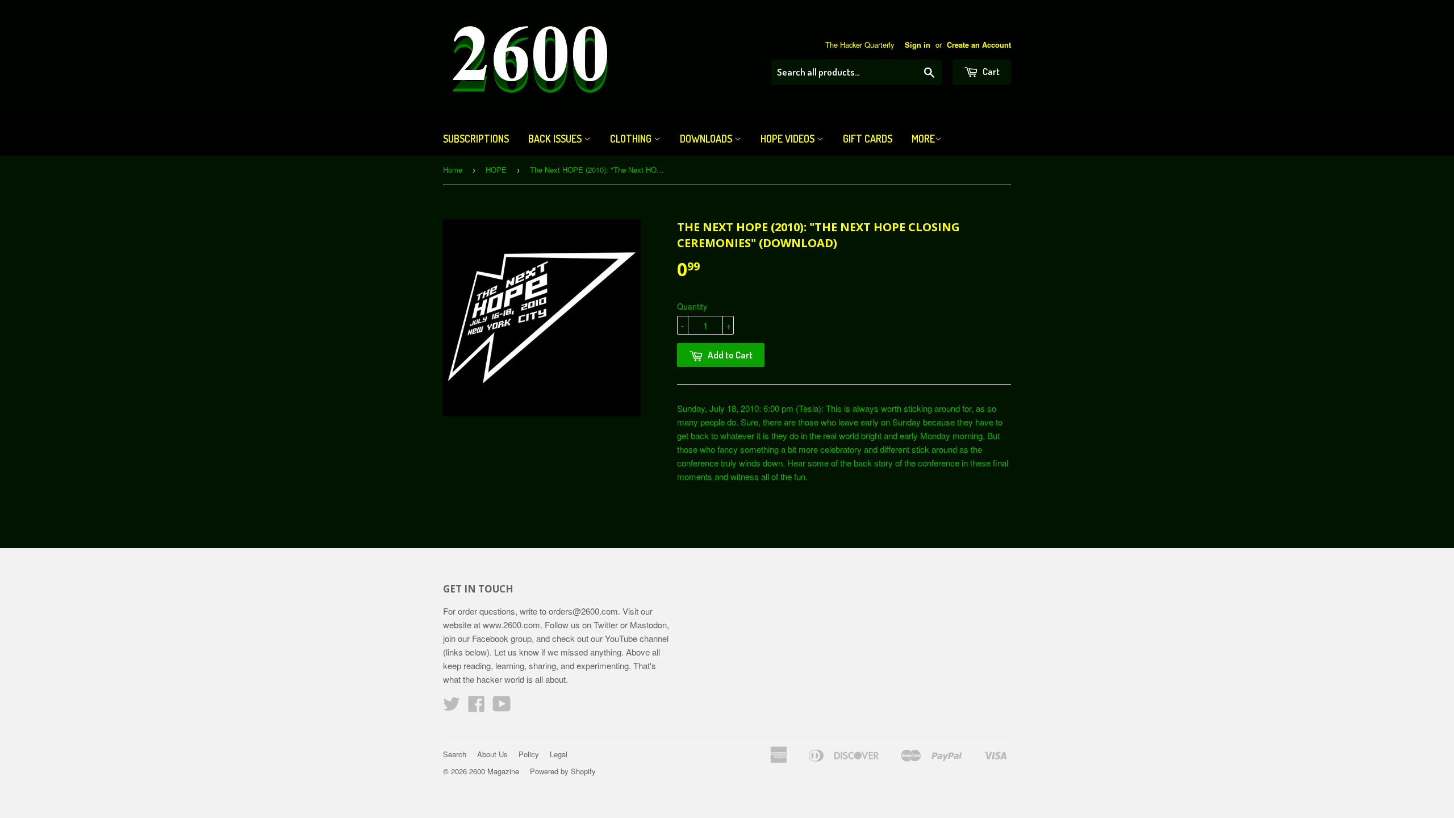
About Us (492, 754)
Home (452, 169)
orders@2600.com (583, 611)
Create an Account (979, 45)
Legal (558, 754)
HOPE (496, 169)
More (923, 138)
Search (454, 754)
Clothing (632, 138)
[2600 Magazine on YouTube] (502, 707)
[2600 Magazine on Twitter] (451, 707)
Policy (529, 754)
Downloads (707, 138)
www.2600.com (511, 625)
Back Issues (556, 138)
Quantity (692, 306)
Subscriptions (476, 138)
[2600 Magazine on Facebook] (476, 707)
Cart (990, 71)
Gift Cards (867, 138)
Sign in (917, 45)
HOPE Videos (789, 138)
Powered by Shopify (563, 771)
